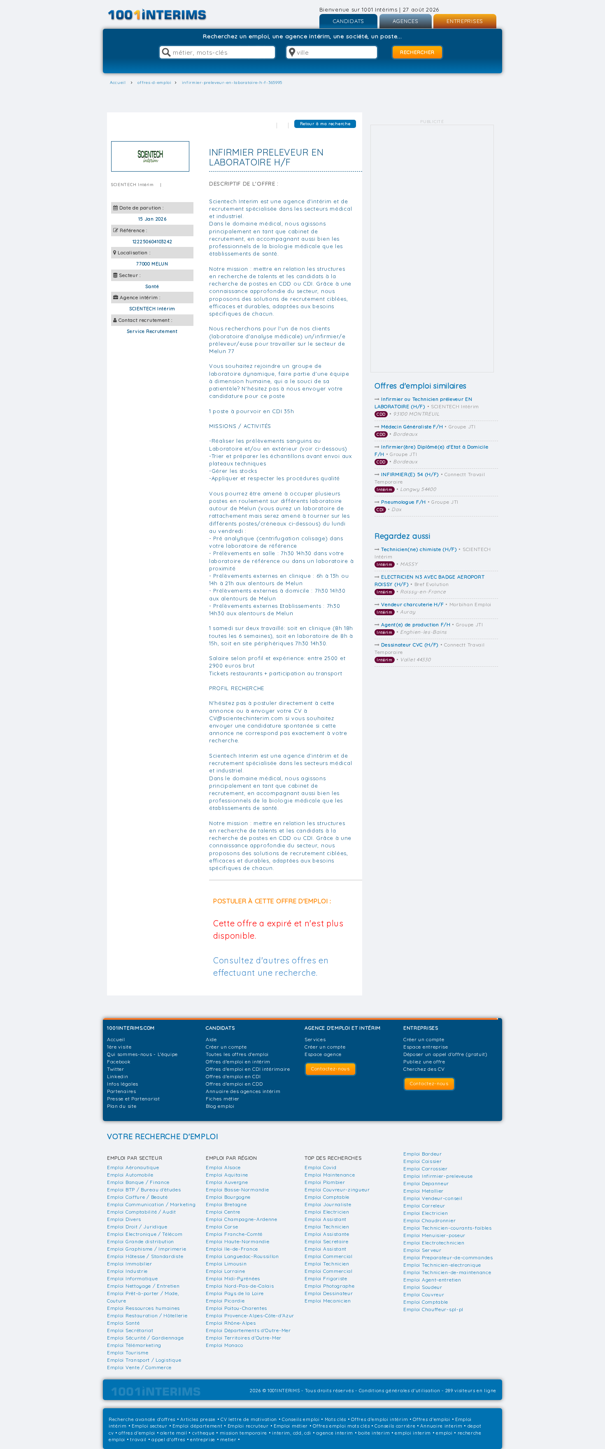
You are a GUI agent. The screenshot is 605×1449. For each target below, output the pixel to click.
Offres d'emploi (431, 1419)
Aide (211, 1039)
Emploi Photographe (330, 1286)
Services (315, 1039)
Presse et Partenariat (133, 1098)
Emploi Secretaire (327, 1241)
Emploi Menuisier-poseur (434, 1235)
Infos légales (122, 1084)
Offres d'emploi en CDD (234, 1084)
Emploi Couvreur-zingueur (337, 1189)
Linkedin (117, 1076)
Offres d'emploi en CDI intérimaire (248, 1069)
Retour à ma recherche (325, 123)
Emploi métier (291, 1426)
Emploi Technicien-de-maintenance (447, 1272)
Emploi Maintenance (330, 1175)
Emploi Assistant (326, 1219)
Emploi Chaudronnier (429, 1220)
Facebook (119, 1061)
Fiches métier (223, 1098)
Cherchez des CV (424, 1069)
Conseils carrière (395, 1426)
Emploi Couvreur (423, 1294)
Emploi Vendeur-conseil (432, 1198)
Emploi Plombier (325, 1182)
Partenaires (121, 1091)
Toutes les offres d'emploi (237, 1054)
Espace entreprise (425, 1047)
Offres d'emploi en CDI (233, 1076)
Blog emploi (220, 1106)
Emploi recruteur (248, 1426)
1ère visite (119, 1047)
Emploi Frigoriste (326, 1278)
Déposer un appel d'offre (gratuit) (445, 1054)
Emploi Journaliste (328, 1204)
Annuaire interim (441, 1426)
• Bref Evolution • (429, 584)
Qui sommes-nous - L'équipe (142, 1054)
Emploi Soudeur (422, 1287)
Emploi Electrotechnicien (434, 1243)
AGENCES (406, 21)
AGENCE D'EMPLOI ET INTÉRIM (343, 1028)
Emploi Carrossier (425, 1168)
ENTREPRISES (465, 21)
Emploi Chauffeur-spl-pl (433, 1309)
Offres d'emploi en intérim (238, 1061)
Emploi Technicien (327, 1226)
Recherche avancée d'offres (142, 1419)
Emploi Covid (320, 1167)
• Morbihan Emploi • (434, 608)
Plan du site (121, 1106)
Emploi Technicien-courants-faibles (447, 1228)
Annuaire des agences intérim (243, 1091)
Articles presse (198, 1419)
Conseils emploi (301, 1419)
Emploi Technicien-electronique (442, 1265)
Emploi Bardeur (422, 1154)
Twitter (115, 1069)
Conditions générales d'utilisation (399, 1390)
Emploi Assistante (327, 1234)
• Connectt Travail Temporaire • (430, 481)
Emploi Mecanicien (328, 1301)
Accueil (116, 1039)
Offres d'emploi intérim (379, 1419)
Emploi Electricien (327, 1212)
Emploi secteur (150, 1426)
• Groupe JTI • (426, 430)
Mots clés (335, 1419)
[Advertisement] (432, 248)
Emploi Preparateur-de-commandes (448, 1257)
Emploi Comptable (327, 1197)
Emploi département (197, 1426)
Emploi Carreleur (424, 1205)
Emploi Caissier (422, 1161)
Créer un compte (226, 1047)
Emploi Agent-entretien (432, 1280)
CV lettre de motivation (249, 1419)
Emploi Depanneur (426, 1183)
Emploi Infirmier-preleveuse (438, 1176)
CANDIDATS (348, 21)
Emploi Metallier (423, 1191)
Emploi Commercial (329, 1256)
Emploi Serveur (422, 1250)
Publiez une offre (424, 1061)
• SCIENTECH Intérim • (427, 406)
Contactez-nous (330, 1068)
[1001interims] (166, 15)
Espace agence (323, 1054)
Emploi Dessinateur (329, 1293)
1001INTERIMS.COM (131, 1028)
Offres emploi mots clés (341, 1426)
